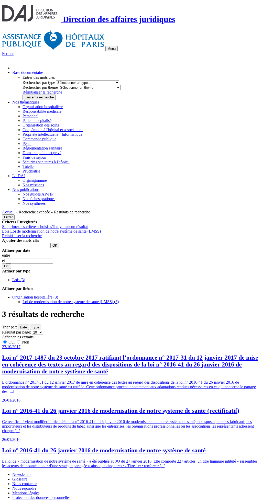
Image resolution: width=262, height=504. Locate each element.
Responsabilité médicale (42, 111)
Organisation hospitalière (43, 107)
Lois (5, 231)
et (4, 260)
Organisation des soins (41, 125)
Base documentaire (27, 72)
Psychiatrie (31, 171)
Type (35, 327)
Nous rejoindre (24, 488)
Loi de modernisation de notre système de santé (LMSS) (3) (71, 302)
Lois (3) (18, 280)
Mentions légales (25, 493)
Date (23, 327)
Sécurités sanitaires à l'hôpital (46, 162)
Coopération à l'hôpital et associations (53, 130)
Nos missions (33, 185)
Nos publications (25, 189)
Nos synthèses (34, 203)
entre (6, 255)
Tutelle (28, 166)
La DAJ (18, 176)
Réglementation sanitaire (42, 148)
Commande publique (39, 139)
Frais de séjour (34, 157)
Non (25, 342)
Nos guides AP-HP (38, 194)
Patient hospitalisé (37, 120)
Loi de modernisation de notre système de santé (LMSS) (55, 231)
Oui (11, 342)
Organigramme (35, 180)
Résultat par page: (16, 332)
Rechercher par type (39, 82)
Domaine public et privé (42, 153)
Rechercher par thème (40, 87)
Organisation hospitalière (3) (35, 297)
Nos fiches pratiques (39, 199)
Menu (111, 49)
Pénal (27, 143)
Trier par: (9, 327)
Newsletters (21, 474)
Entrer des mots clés (39, 77)
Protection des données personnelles (41, 497)
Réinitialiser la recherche (42, 92)
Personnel (30, 116)
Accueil (8, 212)
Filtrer (8, 217)
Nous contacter (24, 484)
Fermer (8, 53)
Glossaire (19, 479)
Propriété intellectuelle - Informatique (52, 134)
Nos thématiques (25, 102)
